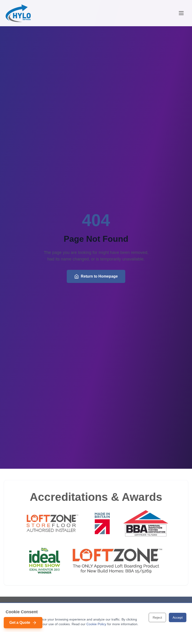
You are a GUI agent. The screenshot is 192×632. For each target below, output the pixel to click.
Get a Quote (19, 623)
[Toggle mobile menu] (181, 13)
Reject (157, 617)
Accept (178, 617)
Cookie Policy (96, 624)
